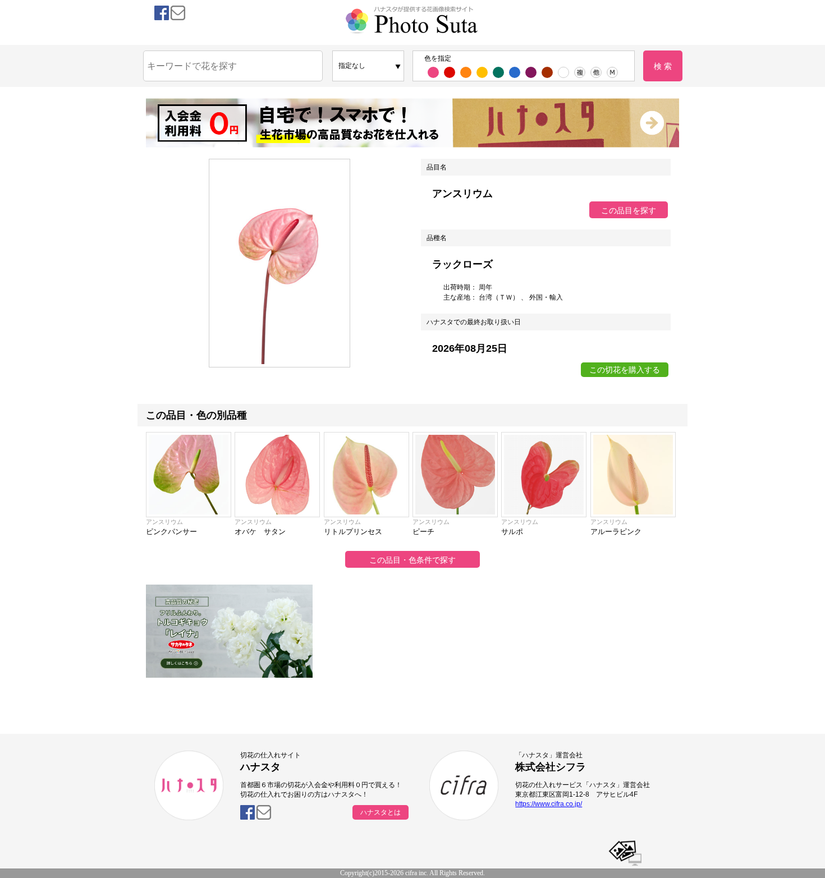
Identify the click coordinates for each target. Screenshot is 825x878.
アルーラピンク (615, 531)
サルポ (512, 531)
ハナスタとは (380, 812)
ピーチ (423, 531)
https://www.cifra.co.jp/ (548, 804)
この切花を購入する (624, 369)
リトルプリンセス (353, 531)
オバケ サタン (260, 531)
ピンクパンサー (171, 531)
